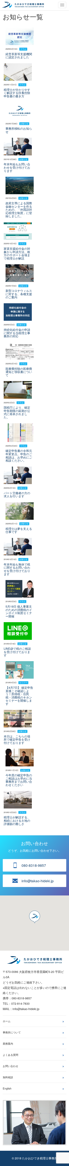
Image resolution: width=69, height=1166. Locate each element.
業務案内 (8, 1043)
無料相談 (8, 1077)
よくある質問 (10, 1055)
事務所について (12, 1032)
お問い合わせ (10, 1066)
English (7, 1088)
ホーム (6, 1021)
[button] (35, 917)
